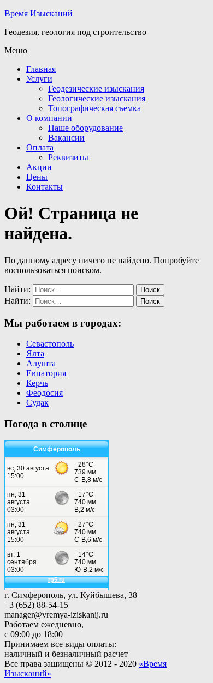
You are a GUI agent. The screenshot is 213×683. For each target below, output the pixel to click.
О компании (49, 118)
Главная (41, 69)
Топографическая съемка (94, 108)
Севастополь (50, 343)
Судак (37, 402)
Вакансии (66, 137)
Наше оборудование (85, 127)
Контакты (44, 186)
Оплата (40, 147)
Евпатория (46, 373)
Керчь (37, 383)
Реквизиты (68, 157)
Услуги (39, 78)
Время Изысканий (38, 13)
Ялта (35, 353)
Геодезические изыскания (96, 88)
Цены (37, 177)
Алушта (41, 363)
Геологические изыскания (96, 98)
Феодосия (44, 392)
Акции (39, 167)
